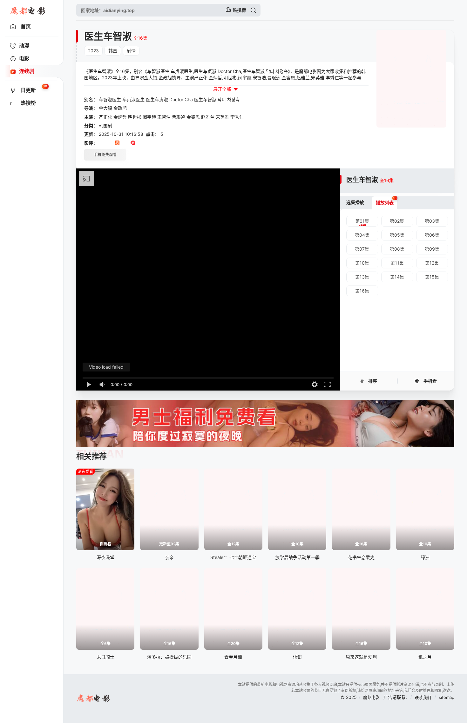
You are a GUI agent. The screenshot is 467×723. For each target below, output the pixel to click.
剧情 (131, 50)
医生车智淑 (205, 99)
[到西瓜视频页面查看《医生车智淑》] (133, 143)
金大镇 (105, 108)
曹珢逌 (178, 117)
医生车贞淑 (157, 99)
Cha (189, 99)
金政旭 (120, 108)
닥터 (222, 99)
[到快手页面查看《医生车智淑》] (117, 143)
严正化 (105, 117)
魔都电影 (371, 697)
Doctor (176, 99)
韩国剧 (105, 125)
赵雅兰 (207, 117)
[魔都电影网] (28, 10)
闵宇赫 (149, 117)
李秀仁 (237, 117)
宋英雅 (222, 117)
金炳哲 (120, 117)
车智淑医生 (110, 99)
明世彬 (134, 117)
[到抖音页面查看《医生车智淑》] (109, 143)
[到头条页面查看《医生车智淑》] (125, 143)
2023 (93, 50)
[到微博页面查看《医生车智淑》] (141, 143)
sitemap (446, 697)
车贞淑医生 (133, 99)
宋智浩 (164, 117)
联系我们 (423, 697)
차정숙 (233, 99)
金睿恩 (193, 117)
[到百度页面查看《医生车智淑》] (148, 143)
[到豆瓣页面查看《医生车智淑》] (101, 143)
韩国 (112, 50)
